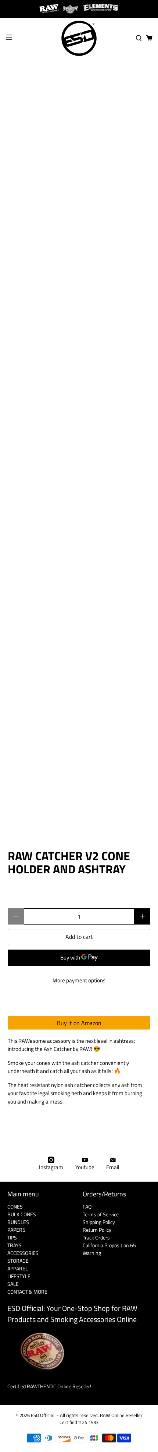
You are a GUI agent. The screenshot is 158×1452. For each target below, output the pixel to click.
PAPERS (16, 1230)
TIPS (12, 1237)
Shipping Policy (99, 1222)
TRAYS (14, 1245)
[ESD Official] (79, 38)
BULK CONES (21, 1214)
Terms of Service (101, 1214)
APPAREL (17, 1268)
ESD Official (42, 1415)
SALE (13, 1284)
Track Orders (96, 1237)
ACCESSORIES (23, 1253)
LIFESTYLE (18, 1276)
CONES (15, 1206)
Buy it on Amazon (79, 1022)
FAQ (87, 1206)
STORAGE (18, 1261)
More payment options (79, 980)
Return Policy (97, 1230)
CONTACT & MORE (27, 1291)
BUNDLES (18, 1222)
